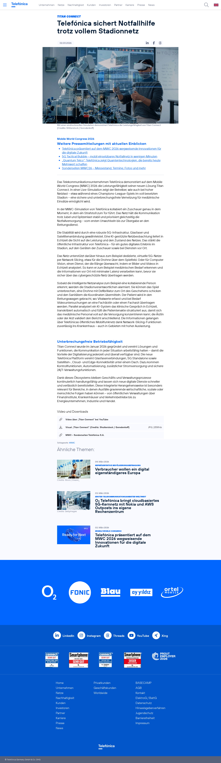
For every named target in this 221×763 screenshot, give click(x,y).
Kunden (91, 4)
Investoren (105, 4)
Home (60, 683)
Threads (118, 636)
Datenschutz (144, 703)
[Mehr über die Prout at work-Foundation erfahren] (164, 660)
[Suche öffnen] (206, 5)
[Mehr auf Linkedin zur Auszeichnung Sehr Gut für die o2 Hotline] (106, 660)
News (151, 4)
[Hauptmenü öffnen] (5, 5)
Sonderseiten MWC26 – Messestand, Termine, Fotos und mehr (104, 168)
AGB (139, 688)
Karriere (130, 4)
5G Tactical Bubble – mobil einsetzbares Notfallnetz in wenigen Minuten (109, 156)
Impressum (142, 723)
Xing (165, 636)
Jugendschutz (144, 713)
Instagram (94, 636)
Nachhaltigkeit (76, 4)
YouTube (143, 636)
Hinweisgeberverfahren (150, 708)
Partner (118, 4)
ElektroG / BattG (146, 698)
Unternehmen (47, 4)
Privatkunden (102, 683)
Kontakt (140, 693)
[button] (147, 43)
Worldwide (100, 693)
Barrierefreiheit (145, 718)
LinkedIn (68, 636)
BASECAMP (143, 683)
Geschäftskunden (105, 688)
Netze (61, 4)
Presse (141, 4)
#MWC (72, 443)
